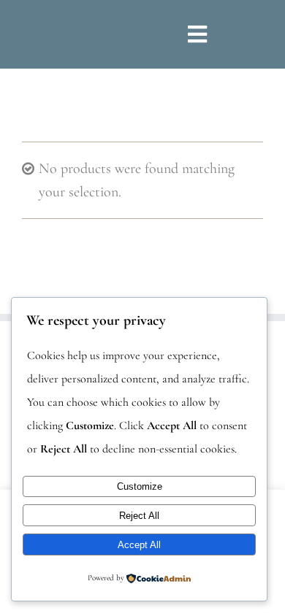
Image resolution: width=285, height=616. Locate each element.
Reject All (139, 515)
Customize (139, 486)
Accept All (139, 544)
